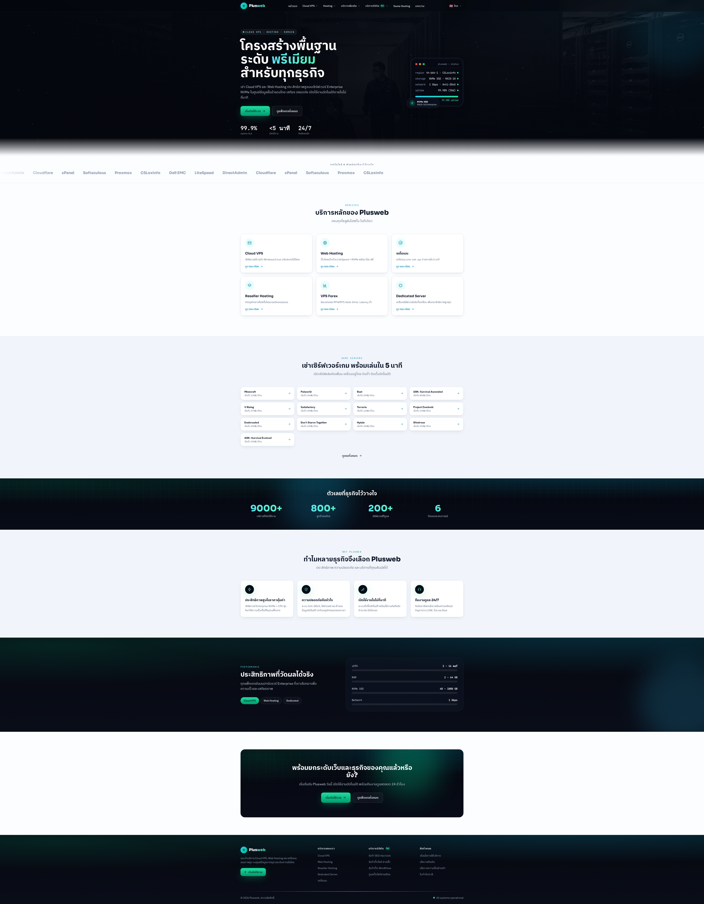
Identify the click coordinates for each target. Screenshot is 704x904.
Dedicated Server (328, 874)
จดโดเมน (322, 880)
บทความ (419, 6)
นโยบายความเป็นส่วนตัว (432, 868)
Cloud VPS (308, 6)
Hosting (327, 6)
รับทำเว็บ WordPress (380, 868)
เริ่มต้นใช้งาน (253, 111)
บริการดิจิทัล (374, 6)
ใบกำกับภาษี (426, 874)
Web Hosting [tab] (271, 700)
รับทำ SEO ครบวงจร (379, 855)
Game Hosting (401, 6)
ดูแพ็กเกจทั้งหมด (287, 111)
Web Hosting (325, 862)
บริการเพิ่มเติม (349, 6)
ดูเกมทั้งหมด (350, 455)
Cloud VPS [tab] (250, 700)
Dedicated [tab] (292, 700)
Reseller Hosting (327, 868)
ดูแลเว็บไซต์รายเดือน (379, 874)
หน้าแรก (292, 6)
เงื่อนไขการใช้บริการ (430, 855)
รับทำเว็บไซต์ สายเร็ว (379, 862)
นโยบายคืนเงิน (427, 862)
